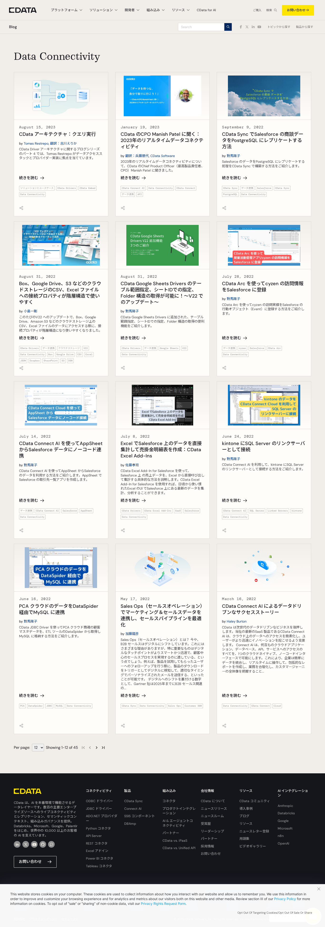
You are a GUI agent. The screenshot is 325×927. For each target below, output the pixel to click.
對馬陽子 (233, 156)
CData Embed (87, 188)
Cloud (277, 705)
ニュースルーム (212, 816)
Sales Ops (174, 705)
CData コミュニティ (254, 801)
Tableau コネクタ (99, 866)
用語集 (244, 838)
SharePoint (51, 360)
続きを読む (28, 177)
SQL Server (257, 510)
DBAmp (130, 823)
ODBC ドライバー (99, 801)
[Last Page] (103, 747)
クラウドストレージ (69, 348)
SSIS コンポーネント (139, 816)
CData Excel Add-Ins (157, 510)
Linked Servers (278, 510)
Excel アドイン (97, 851)
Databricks (286, 813)
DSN (70, 360)
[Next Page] (96, 747)
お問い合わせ (296, 10)
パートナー (170, 833)
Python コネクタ (98, 828)
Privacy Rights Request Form (163, 904)
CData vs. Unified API (178, 848)
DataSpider (35, 705)
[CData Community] (51, 844)
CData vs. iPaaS (174, 840)
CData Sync (230, 188)
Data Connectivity (32, 194)
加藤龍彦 (132, 634)
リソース (245, 823)
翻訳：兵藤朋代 (137, 156)
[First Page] (83, 747)
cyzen (242, 348)
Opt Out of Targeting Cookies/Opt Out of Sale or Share (274, 913)
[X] (25, 844)
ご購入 (257, 10)
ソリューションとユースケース (37, 188)
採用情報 (207, 846)
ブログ (244, 816)
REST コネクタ (97, 843)
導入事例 (246, 808)
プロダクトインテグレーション (179, 811)
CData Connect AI (133, 188)
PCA (22, 705)
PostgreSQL (230, 194)
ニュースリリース (214, 808)
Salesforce (264, 188)
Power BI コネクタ (99, 858)
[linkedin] (17, 844)
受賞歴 (206, 823)
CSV (79, 354)
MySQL (59, 705)
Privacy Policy (285, 899)
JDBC (49, 705)
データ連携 (128, 194)
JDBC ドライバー (99, 808)
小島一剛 (30, 311)
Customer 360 (193, 705)
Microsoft (285, 828)
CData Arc (274, 348)
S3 (63, 360)
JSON (23, 360)
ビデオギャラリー (252, 846)
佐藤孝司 (132, 465)
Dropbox (35, 360)
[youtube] (34, 844)
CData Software (162, 156)
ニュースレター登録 (254, 831)
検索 (269, 10)
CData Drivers (66, 188)
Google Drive (65, 354)
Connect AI (132, 808)
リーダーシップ (212, 831)
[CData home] (26, 10)
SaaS (178, 510)
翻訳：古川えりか (63, 143)
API (140, 194)
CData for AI (206, 10)
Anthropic (285, 806)
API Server (94, 836)
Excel (89, 354)
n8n (281, 836)
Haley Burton (236, 621)
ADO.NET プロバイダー (101, 818)
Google (283, 821)
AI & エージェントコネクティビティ (177, 823)
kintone (297, 510)
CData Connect (186, 188)
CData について (213, 801)
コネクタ (169, 801)
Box (50, 354)
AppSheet (86, 510)
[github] (42, 844)
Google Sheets (169, 348)
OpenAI (283, 843)
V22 (86, 348)
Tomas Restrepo (36, 143)
